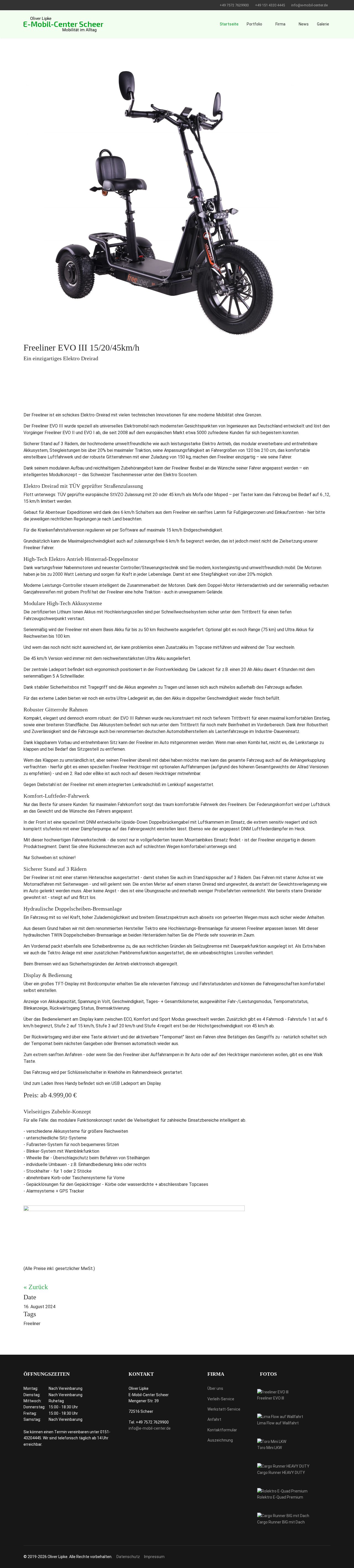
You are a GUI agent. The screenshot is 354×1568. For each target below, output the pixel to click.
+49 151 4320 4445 (270, 5)
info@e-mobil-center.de (309, 5)
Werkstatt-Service (223, 1409)
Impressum (154, 1556)
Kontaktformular (222, 1430)
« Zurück (36, 1286)
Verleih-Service (220, 1399)
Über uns (215, 1388)
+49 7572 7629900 (234, 5)
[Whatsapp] (33, 5)
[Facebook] (25, 5)
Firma (280, 24)
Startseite (229, 24)
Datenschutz (128, 1556)
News (304, 24)
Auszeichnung (220, 1440)
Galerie (323, 24)
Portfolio (254, 24)
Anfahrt (214, 1419)
